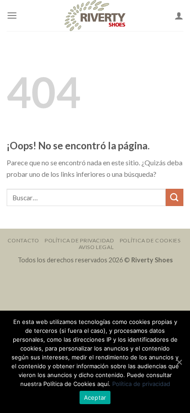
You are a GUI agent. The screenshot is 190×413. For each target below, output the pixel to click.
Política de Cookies (150, 240)
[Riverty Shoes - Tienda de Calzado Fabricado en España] (95, 15)
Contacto (23, 240)
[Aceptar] (179, 362)
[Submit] (174, 197)
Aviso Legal (96, 247)
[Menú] (12, 15)
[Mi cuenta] (179, 15)
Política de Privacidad (79, 240)
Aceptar (95, 397)
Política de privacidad (141, 383)
